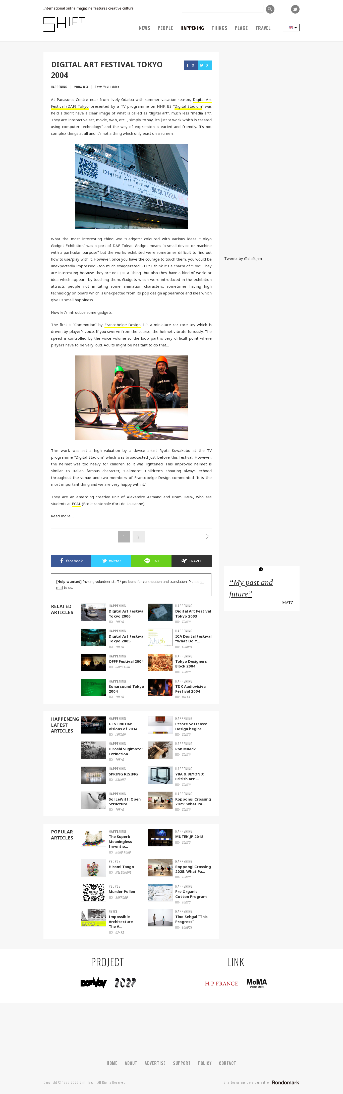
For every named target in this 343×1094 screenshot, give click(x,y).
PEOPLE (165, 28)
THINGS (219, 28)
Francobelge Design (122, 324)
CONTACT (227, 1063)
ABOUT (131, 1063)
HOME (112, 1063)
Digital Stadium (188, 106)
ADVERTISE (155, 1063)
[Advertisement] (262, 218)
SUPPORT (182, 1063)
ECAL (76, 503)
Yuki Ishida (111, 86)
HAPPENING (192, 28)
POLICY (205, 1063)
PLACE (241, 28)
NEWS (144, 28)
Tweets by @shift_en (243, 258)
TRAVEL (263, 28)
